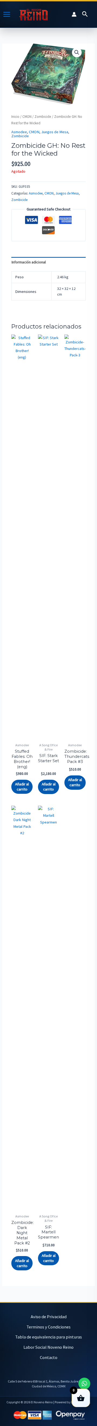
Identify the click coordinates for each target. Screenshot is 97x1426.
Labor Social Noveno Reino (48, 1347)
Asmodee (19, 131)
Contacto (48, 1357)
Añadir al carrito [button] (22, 787)
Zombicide (42, 116)
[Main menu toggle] (6, 14)
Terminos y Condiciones (48, 1327)
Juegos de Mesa (54, 131)
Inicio (15, 116)
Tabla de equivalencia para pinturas (48, 1337)
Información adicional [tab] (28, 262)
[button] (85, 14)
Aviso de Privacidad (49, 1316)
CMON (27, 116)
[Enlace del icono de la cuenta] (74, 14)
